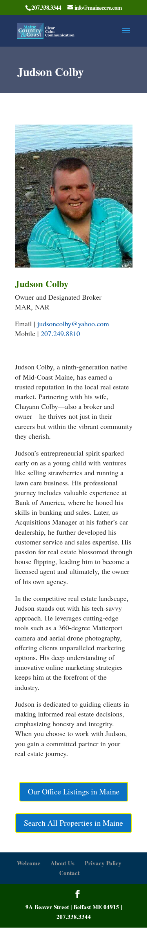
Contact (69, 872)
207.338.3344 (73, 916)
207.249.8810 (60, 333)
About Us (62, 863)
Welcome (28, 863)
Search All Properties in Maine (73, 823)
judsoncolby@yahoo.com (73, 323)
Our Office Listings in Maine (74, 791)
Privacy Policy (103, 863)
